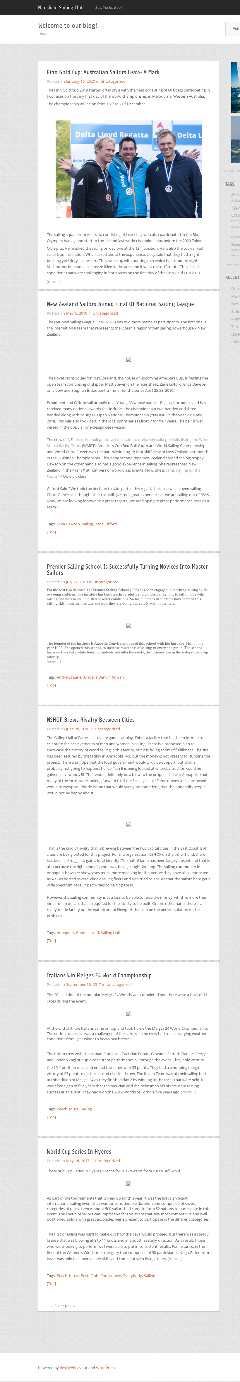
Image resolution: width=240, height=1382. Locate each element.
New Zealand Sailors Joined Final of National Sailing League (120, 304)
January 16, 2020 (80, 81)
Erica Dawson (68, 524)
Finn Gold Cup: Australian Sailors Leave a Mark (103, 72)
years (235, 255)
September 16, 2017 (83, 984)
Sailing (87, 524)
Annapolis (65, 932)
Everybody (132, 1275)
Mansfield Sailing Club (61, 8)
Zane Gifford (106, 524)
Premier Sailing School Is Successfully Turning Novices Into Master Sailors (127, 569)
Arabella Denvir (96, 677)
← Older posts (62, 1305)
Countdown (110, 1275)
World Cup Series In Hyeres (79, 1151)
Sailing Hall (110, 932)
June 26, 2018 (77, 728)
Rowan (118, 677)
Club (94, 1275)
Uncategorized (113, 81)
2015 (234, 194)
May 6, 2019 (76, 313)
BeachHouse (68, 1109)
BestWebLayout (74, 1367)
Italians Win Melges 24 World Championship (99, 975)
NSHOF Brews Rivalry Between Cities (91, 720)
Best (84, 1275)
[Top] (51, 531)
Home (43, 33)
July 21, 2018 (77, 581)
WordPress (105, 1367)
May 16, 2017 (77, 1160)
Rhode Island (87, 932)
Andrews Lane (69, 677)
